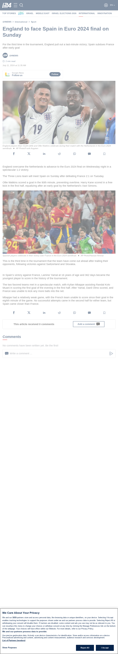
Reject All (85, 648)
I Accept (105, 648)
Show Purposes (9, 648)
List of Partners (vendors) (13, 640)
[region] (59, 631)
